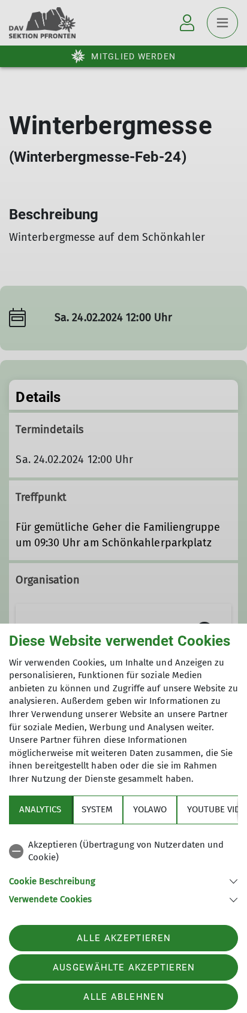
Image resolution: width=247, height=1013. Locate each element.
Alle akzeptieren (124, 938)
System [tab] (97, 809)
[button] (123, 880)
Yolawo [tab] (150, 809)
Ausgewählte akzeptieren (124, 967)
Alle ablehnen (123, 996)
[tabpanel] (123, 870)
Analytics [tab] (40, 809)
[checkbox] (123, 851)
